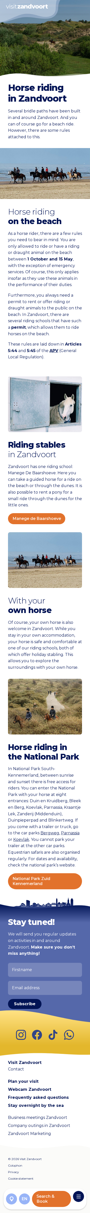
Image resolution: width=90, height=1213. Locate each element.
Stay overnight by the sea (36, 1105)
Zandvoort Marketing (29, 1133)
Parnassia (70, 833)
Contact (16, 1069)
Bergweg (49, 833)
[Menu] (78, 1196)
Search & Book (45, 1199)
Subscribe (25, 1003)
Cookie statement (21, 1178)
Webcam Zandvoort (29, 1089)
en (25, 1198)
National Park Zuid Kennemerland (31, 881)
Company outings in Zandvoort (39, 1125)
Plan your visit (23, 1081)
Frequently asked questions (38, 1097)
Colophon (15, 1165)
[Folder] (11, 1198)
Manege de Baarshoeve (36, 518)
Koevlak (21, 839)
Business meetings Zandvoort (37, 1117)
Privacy (13, 1172)
